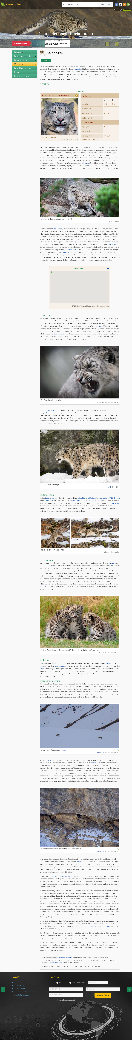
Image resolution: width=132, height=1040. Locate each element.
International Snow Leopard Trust (64, 876)
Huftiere (48, 760)
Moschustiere (103, 498)
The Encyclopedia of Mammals (64, 957)
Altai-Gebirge (60, 666)
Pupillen (76, 242)
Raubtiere (94, 692)
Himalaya (79, 862)
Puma (48, 506)
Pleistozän (110, 663)
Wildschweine (114, 498)
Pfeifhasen (96, 763)
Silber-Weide (114, 503)
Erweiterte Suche (105, 4)
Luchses (65, 252)
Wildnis (47, 587)
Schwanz (85, 163)
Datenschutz (19, 985)
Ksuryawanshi (100, 752)
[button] (128, 4)
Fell (41, 72)
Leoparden (78, 69)
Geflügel (91, 501)
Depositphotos (127, 10)
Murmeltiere (48, 501)
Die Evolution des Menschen (25, 992)
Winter (100, 326)
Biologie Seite (14, 4)
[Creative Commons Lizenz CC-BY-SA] (116, 402)
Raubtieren (73, 250)
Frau (73, 982)
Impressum (18, 982)
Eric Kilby (109, 487)
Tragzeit (112, 563)
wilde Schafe (92, 498)
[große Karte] (108, 268)
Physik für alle (19, 989)
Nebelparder (57, 229)
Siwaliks (43, 669)
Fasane (72, 501)
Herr (60, 982)
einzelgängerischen (61, 334)
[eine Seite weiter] (129, 989)
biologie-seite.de (19, 52)
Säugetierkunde (45, 60)
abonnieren (103, 995)
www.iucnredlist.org (56, 963)
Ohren (42, 244)
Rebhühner (79, 501)
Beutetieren (49, 498)
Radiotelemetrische (47, 410)
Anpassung (112, 244)
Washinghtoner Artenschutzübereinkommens (92, 926)
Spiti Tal (65, 750)
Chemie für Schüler (21, 995)
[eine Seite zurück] (3, 989)
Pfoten (45, 252)
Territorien (50, 413)
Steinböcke (82, 498)
